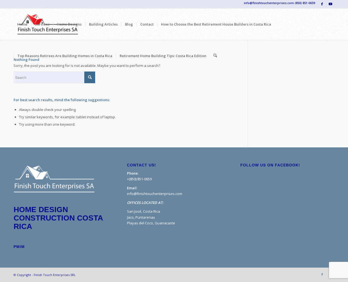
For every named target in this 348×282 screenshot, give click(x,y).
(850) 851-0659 (305, 3)
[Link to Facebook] (322, 4)
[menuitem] (22, 24)
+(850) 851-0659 (139, 178)
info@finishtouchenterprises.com (154, 193)
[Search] (215, 56)
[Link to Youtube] (330, 4)
